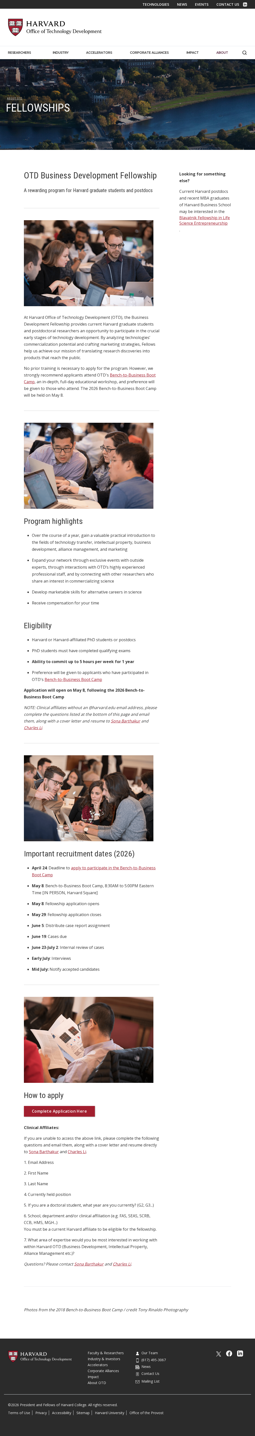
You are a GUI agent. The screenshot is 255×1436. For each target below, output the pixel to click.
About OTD (14, 98)
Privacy (41, 1412)
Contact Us (227, 4)
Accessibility (61, 1412)
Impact (93, 1376)
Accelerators (98, 1364)
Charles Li (77, 1151)
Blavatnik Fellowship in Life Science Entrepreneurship (204, 220)
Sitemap (83, 1412)
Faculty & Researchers (106, 1353)
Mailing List (150, 1381)
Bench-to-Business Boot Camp (73, 679)
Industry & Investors (104, 1358)
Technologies (155, 4)
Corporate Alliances (103, 1370)
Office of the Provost (146, 1412)
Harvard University (109, 1412)
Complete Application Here (59, 1111)
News (182, 4)
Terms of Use (19, 1412)
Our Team (149, 1353)
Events (201, 4)
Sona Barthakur (44, 1151)
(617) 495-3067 (153, 1359)
